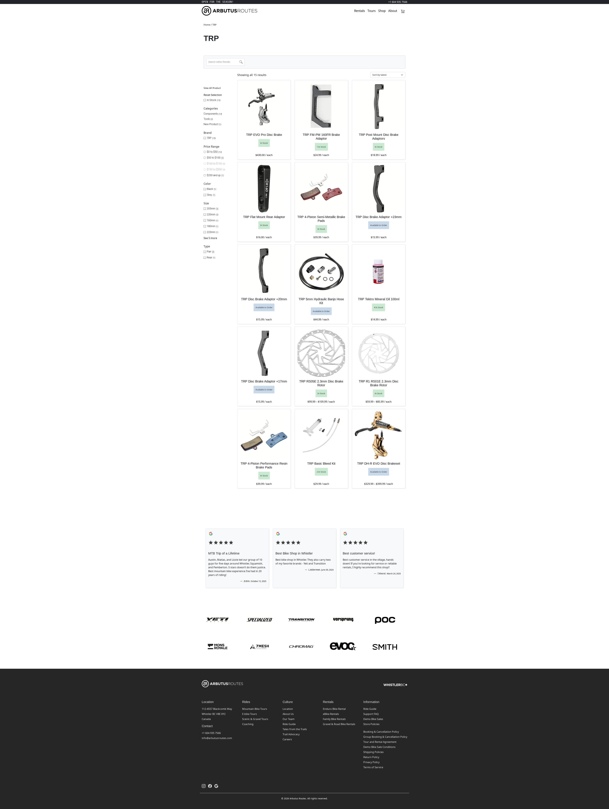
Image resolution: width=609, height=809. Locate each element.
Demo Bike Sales (373, 719)
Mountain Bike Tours (254, 709)
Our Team (289, 719)
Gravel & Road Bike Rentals (339, 724)
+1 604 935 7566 (211, 733)
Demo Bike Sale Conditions (379, 747)
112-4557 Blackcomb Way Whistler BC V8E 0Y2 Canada (217, 714)
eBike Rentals (331, 714)
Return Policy (371, 757)
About (392, 11)
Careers (287, 739)
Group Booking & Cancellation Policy (385, 737)
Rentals (359, 11)
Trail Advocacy (291, 734)
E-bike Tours (249, 714)
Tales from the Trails (295, 729)
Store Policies (371, 724)
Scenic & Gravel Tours (255, 719)
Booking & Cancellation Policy (381, 731)
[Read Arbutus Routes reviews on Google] (216, 786)
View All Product (212, 88)
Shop (382, 11)
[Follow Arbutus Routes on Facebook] (210, 786)
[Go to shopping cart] (402, 10)
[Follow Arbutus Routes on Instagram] (204, 786)
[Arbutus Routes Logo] (206, 10)
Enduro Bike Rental (334, 709)
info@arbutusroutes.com (217, 738)
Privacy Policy (371, 762)
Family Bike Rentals (334, 719)
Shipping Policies (373, 752)
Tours (371, 11)
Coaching (247, 724)
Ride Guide (289, 724)
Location (288, 709)
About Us (288, 714)
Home (207, 24)
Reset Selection (213, 95)
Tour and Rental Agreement (379, 742)
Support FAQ (371, 714)
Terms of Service (373, 767)
